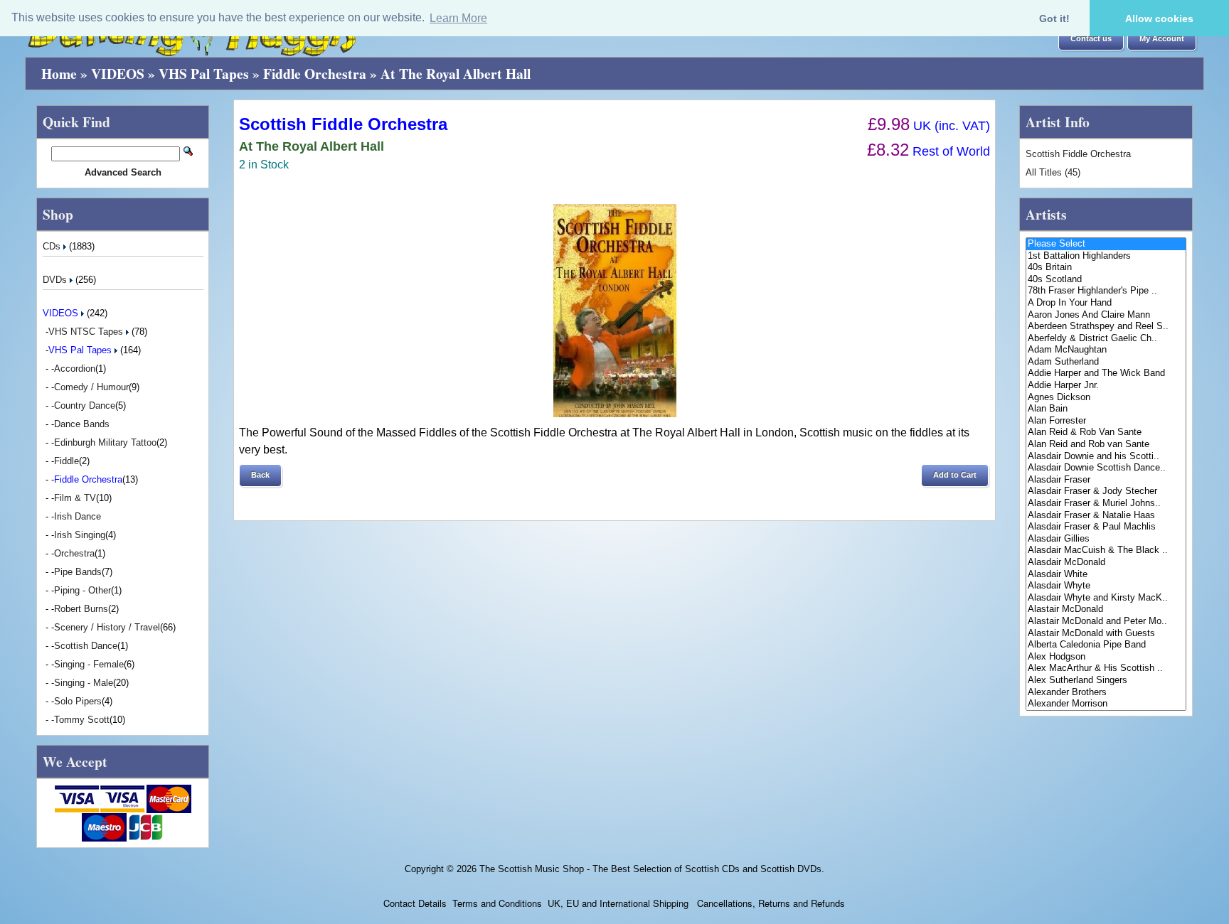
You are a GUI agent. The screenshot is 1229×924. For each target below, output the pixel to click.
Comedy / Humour (91, 387)
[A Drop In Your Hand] (1106, 303)
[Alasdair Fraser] (1106, 480)
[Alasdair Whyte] (1106, 586)
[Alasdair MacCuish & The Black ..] (1106, 550)
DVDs (56, 279)
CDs (53, 246)
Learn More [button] (458, 18)
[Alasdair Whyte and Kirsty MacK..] (1106, 598)
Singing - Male (83, 682)
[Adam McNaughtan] (1106, 350)
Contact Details (415, 903)
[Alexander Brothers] (1106, 693)
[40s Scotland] (1106, 280)
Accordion (74, 368)
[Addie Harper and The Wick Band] (1106, 373)
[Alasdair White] (1106, 575)
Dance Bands (82, 424)
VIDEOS (117, 73)
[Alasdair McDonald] (1106, 563)
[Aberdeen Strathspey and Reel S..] (1106, 327)
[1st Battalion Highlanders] (1106, 256)
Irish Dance (77, 516)
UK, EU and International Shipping (618, 903)
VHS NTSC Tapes (87, 331)
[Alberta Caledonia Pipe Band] (1106, 645)
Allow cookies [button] (1159, 18)
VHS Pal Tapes (204, 73)
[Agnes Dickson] (1106, 398)
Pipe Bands (78, 571)
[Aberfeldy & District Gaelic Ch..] (1106, 339)
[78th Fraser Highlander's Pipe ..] (1106, 291)
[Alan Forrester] (1106, 421)
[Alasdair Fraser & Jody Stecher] (1106, 491)
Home (59, 73)
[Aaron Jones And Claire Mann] (1106, 315)
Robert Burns (81, 608)
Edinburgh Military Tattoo (105, 442)
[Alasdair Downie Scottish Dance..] (1106, 468)
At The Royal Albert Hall (456, 73)
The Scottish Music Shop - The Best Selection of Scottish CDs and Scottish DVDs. (651, 869)
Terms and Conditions (497, 903)
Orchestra (74, 553)
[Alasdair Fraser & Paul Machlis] (1106, 527)
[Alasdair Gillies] (1106, 539)
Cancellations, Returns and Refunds (769, 903)
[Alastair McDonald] (1106, 609)
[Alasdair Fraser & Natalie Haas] (1106, 516)
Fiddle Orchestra (314, 73)
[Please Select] (1106, 244)
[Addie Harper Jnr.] (1106, 386)
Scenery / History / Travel (107, 627)
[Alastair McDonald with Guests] (1106, 634)
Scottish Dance (85, 645)
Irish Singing (79, 535)
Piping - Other (82, 590)
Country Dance (84, 405)
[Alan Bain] (1106, 409)
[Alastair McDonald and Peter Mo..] (1106, 622)
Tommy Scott (82, 719)
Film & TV (75, 498)
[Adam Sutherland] (1106, 362)
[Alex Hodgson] (1106, 657)
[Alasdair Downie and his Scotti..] (1106, 457)
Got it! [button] (1054, 18)
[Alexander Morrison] (1106, 704)
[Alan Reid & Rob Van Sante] (1106, 432)
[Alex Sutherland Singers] (1106, 681)
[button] (1091, 39)
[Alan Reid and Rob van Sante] (1106, 445)
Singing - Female (89, 664)
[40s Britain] (1106, 268)
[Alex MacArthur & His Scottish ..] (1106, 668)
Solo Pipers (78, 701)
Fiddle (66, 461)
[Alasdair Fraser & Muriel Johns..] (1106, 504)
